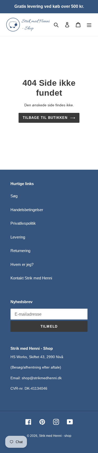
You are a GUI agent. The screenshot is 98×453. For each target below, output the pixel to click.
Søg (14, 196)
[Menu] (89, 24)
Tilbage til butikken (45, 118)
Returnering (20, 250)
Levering (17, 237)
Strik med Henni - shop (55, 436)
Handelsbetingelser (26, 209)
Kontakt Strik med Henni (31, 278)
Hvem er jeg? (21, 264)
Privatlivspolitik (23, 223)
